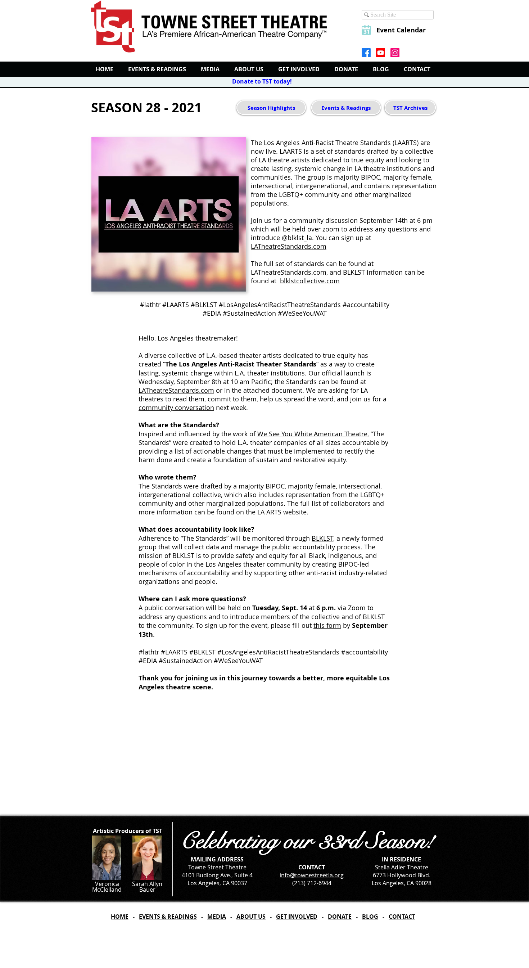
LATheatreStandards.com (288, 246)
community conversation (176, 407)
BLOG (370, 916)
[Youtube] (380, 52)
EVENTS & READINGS (168, 916)
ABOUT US (251, 916)
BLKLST (322, 538)
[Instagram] (394, 52)
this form (327, 625)
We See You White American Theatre (312, 433)
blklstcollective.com (310, 280)
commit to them (232, 399)
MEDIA (216, 916)
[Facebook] (366, 52)
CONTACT (402, 916)
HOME (119, 916)
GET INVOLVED (296, 916)
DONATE (340, 916)
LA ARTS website (282, 512)
